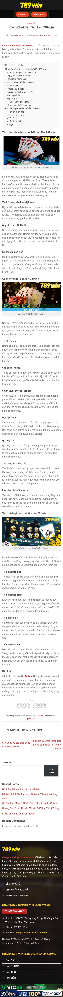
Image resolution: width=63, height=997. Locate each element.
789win (29, 676)
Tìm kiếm (6, 762)
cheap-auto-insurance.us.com (18, 857)
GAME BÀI (31, 24)
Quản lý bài (13, 98)
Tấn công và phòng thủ (18, 102)
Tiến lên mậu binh (16, 121)
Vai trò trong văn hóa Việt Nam (22, 72)
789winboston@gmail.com (44, 36)
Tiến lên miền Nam (16, 115)
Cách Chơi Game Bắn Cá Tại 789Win (21, 789)
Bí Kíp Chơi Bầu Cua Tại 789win (18, 813)
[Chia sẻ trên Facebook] (23, 705)
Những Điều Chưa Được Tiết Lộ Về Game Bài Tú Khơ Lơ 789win (46, 744)
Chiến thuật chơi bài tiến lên (20, 92)
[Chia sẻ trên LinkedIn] (44, 705)
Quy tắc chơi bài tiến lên (19, 76)
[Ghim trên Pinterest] (39, 705)
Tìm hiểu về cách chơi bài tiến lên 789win (25, 69)
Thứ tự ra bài (14, 86)
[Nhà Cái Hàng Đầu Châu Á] (31, 5)
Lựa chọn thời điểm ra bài (19, 105)
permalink (31, 719)
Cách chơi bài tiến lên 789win (19, 82)
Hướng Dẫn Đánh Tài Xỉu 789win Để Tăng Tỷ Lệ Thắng (30, 808)
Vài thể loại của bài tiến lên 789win (22, 108)
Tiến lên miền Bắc (16, 112)
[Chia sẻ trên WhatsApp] (18, 705)
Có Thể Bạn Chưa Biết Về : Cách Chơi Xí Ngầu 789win (29, 803)
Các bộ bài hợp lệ (16, 89)
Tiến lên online (14, 118)
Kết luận (9, 125)
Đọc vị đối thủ (14, 95)
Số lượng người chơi (17, 79)
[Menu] (4, 5)
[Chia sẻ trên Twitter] (28, 705)
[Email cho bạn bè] (34, 705)
